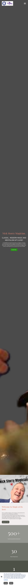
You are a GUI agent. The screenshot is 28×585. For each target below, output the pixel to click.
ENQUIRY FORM (6, 522)
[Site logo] (7, 3)
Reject (11, 583)
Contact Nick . (14, 249)
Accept (5, 583)
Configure (6, 579)
